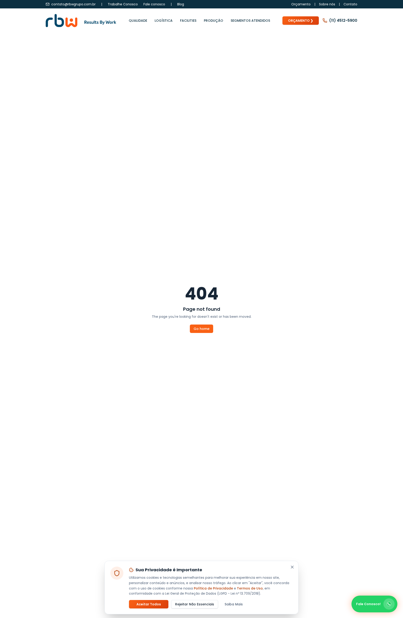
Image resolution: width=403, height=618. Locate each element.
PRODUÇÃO (213, 20)
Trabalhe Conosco (123, 4)
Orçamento (301, 4)
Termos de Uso (250, 588)
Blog (180, 4)
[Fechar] (292, 567)
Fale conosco (154, 4)
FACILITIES (188, 20)
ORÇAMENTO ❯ (300, 20)
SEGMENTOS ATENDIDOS (250, 20)
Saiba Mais (234, 604)
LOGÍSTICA (164, 20)
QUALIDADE (138, 20)
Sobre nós (327, 4)
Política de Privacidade (213, 588)
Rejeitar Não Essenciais (194, 604)
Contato (350, 4)
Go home (201, 328)
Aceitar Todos (148, 604)
